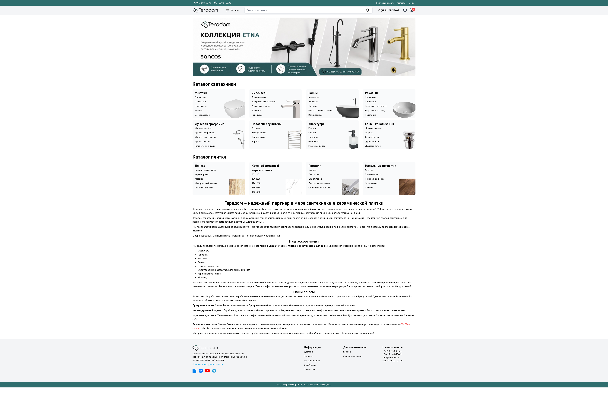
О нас (411, 2)
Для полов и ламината (319, 188)
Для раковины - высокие (264, 106)
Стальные (312, 111)
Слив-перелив (372, 142)
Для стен (312, 175)
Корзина (347, 356)
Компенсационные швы (319, 192)
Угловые (199, 115)
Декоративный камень (206, 188)
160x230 (256, 192)
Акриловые (313, 102)
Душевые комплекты (205, 142)
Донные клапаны (373, 133)
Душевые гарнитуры (205, 137)
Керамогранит (202, 179)
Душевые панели (203, 146)
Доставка (308, 356)
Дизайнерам (310, 370)
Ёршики (312, 137)
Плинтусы (369, 192)
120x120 (256, 184)
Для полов (313, 179)
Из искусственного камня (320, 115)
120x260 (256, 188)
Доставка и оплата (385, 2)
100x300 (256, 197)
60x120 (255, 179)
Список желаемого (352, 361)
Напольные (200, 106)
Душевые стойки (203, 133)
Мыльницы (313, 146)
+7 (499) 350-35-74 (392, 356)
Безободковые (202, 120)
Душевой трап (372, 146)
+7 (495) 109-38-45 (202, 2)
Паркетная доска (373, 179)
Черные (255, 146)
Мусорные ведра (316, 151)
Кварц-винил (371, 188)
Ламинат (369, 175)
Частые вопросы (312, 365)
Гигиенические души (205, 151)
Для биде (256, 115)
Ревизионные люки (204, 192)
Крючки (312, 133)
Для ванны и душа (261, 111)
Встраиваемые (315, 120)
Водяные (256, 133)
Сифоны (369, 137)
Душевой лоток (372, 151)
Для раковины (259, 102)
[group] (304, 49)
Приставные (201, 111)
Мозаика (199, 184)
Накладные (370, 102)
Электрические (259, 137)
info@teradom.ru (391, 362)
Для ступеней (315, 184)
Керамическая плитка (205, 175)
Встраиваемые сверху (376, 111)
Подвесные (200, 102)
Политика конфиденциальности (208, 369)
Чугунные (313, 106)
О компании (309, 374)
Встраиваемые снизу (375, 115)
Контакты (401, 2)
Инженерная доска (374, 184)
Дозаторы (313, 142)
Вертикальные (258, 142)
